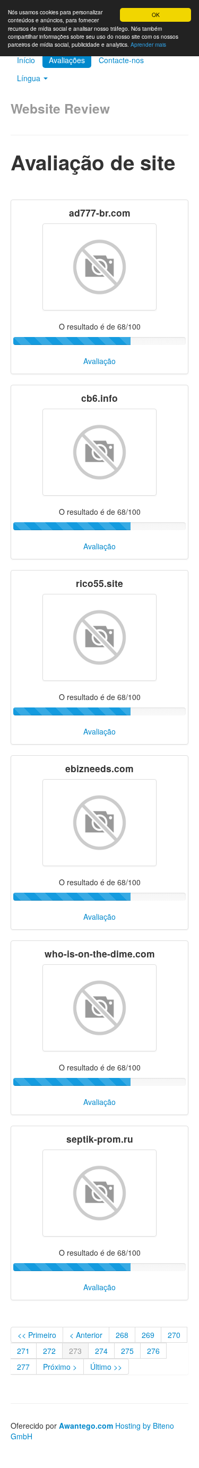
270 (174, 1334)
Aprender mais (148, 44)
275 (127, 1350)
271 (23, 1350)
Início (26, 60)
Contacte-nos (121, 60)
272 (49, 1350)
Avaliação (99, 361)
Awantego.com (86, 1425)
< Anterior (86, 1334)
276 (153, 1350)
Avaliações (67, 60)
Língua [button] (29, 78)
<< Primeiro (37, 1334)
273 (75, 1350)
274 (101, 1350)
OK (156, 15)
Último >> (106, 1366)
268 (122, 1334)
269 (148, 1334)
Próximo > (60, 1366)
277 (23, 1366)
